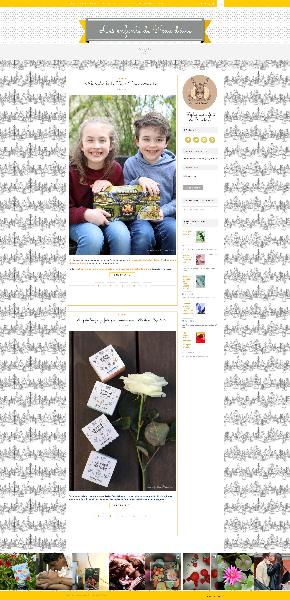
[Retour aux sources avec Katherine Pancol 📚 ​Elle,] (18, 571)
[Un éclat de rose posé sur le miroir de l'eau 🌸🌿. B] (236, 571)
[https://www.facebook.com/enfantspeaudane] (188, 143)
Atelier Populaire (113, 496)
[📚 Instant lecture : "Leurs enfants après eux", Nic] (90, 571)
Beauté (82, 3)
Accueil (70, 3)
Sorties (112, 3)
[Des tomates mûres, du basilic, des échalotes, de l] (199, 571)
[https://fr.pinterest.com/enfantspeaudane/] (212, 143)
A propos (174, 3)
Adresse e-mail (190, 176)
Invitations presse (143, 3)
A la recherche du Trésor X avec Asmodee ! (122, 84)
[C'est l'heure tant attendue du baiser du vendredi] (54, 571)
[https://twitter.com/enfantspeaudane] (196, 143)
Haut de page (214, 596)
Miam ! (124, 3)
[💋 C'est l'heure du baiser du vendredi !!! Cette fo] (127, 571)
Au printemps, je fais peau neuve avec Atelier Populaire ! (122, 320)
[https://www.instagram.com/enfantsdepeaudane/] (204, 143)
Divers (161, 3)
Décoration (97, 3)
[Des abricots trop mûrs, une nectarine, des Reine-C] (163, 571)
